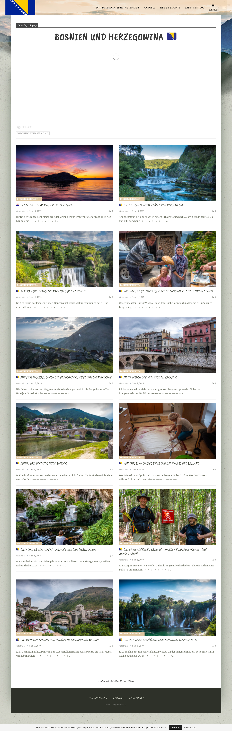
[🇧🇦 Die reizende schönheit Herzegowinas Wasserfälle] (167, 607)
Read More (190, 727)
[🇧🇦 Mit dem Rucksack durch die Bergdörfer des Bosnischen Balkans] (64, 345)
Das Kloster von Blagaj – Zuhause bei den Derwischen (58, 550)
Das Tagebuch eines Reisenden (117, 7)
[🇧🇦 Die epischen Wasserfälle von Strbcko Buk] (167, 173)
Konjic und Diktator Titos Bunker (43, 463)
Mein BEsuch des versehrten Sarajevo (150, 377)
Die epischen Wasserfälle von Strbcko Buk (153, 205)
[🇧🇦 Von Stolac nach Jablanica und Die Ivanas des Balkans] (167, 431)
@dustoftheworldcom (122, 681)
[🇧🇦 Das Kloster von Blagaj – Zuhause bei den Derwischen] (64, 517)
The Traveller (97, 697)
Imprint (118, 697)
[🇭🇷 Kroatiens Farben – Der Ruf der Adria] (64, 173)
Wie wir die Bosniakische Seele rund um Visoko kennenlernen (167, 291)
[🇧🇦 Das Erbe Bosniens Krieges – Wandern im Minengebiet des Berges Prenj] (167, 517)
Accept (175, 727)
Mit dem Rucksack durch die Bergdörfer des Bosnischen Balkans (65, 377)
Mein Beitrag (194, 7)
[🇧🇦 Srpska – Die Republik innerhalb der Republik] (64, 259)
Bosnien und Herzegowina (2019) (32, 133)
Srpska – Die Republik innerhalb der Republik (52, 291)
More (213, 9)
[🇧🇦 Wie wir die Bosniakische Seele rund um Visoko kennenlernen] (167, 259)
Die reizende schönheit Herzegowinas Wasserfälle (160, 640)
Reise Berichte (170, 7)
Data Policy (136, 697)
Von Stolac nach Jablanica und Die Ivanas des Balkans (161, 463)
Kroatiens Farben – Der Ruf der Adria (46, 205)
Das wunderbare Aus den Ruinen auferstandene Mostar (59, 640)
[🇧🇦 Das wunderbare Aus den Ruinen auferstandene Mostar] (64, 607)
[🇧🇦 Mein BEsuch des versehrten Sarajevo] (167, 345)
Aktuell (149, 7)
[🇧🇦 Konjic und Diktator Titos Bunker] (64, 431)
